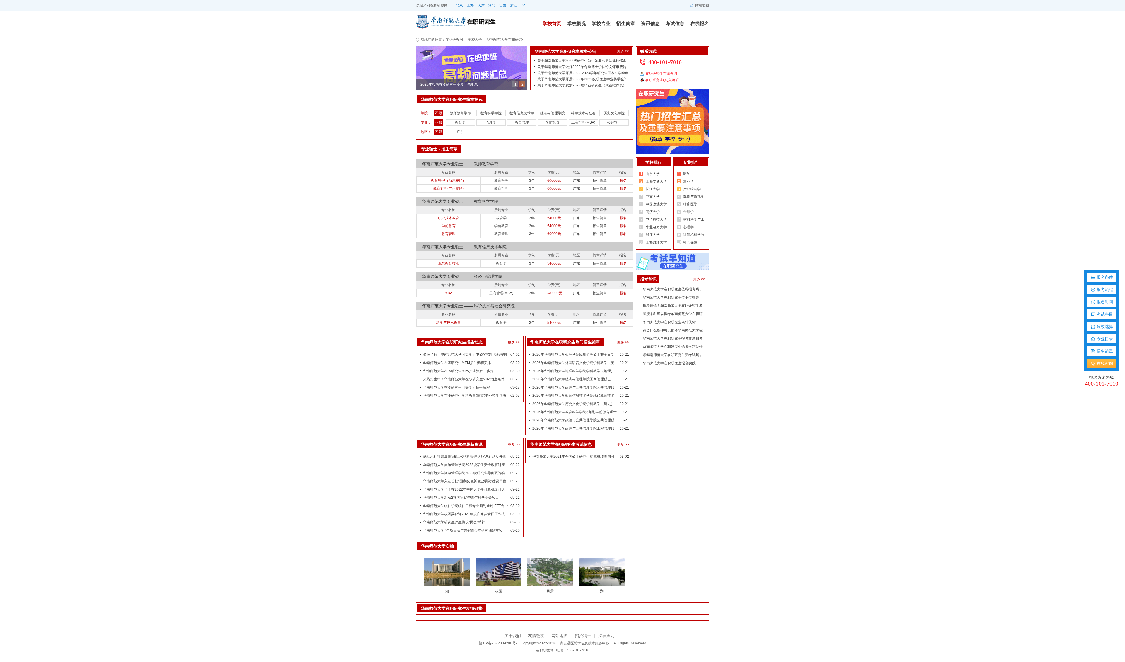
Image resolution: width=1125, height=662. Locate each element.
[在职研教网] (471, 68)
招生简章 (625, 23)
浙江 (513, 5)
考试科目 (1105, 314)
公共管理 (614, 122)
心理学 (491, 122)
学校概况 (576, 23)
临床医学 (690, 204)
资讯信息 (650, 23)
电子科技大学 (656, 219)
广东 (460, 132)
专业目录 (1105, 338)
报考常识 (648, 279)
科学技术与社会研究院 (583, 113)
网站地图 (702, 5)
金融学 (688, 212)
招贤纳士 (583, 635)
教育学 (460, 122)
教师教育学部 (460, 113)
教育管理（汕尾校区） (448, 180)
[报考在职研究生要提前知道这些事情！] (672, 261)
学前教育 (553, 122)
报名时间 (1105, 301)
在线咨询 (1105, 363)
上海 (470, 5)
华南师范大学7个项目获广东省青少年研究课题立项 (462, 530)
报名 (623, 180)
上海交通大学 (656, 181)
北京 (459, 5)
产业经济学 (692, 189)
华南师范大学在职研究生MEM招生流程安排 (457, 363)
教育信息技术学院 (521, 113)
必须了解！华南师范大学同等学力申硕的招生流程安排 (465, 355)
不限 (438, 113)
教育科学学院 (491, 113)
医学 (686, 174)
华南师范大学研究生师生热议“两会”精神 (454, 522)
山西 (502, 5)
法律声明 (606, 635)
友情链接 (536, 635)
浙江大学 (653, 235)
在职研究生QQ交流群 (662, 80)
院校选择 (1105, 326)
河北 (491, 5)
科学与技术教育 (448, 323)
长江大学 (653, 189)
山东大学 (653, 174)
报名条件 (1105, 277)
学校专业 (601, 23)
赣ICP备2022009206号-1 (499, 643)
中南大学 (653, 197)
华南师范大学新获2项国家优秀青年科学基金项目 (461, 498)
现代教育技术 (448, 263)
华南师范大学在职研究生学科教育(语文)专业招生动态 (464, 396)
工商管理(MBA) (583, 122)
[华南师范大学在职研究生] (441, 21)
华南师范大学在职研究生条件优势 (669, 322)
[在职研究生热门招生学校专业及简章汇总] (672, 121)
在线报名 (699, 23)
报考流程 (1105, 289)
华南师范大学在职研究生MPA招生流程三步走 (458, 371)
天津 (481, 5)
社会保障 (690, 242)
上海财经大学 (656, 242)
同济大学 (653, 212)
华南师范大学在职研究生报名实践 (669, 363)
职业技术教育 (448, 218)
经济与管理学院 (552, 113)
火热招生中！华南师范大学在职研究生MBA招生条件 (463, 379)
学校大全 (475, 40)
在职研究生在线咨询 (661, 74)
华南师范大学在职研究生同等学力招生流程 (456, 387)
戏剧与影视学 (693, 197)
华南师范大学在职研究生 (506, 40)
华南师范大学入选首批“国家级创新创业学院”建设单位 (464, 481)
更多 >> (623, 51)
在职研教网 (439, 5)
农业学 (688, 181)
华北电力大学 (656, 227)
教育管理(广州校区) (448, 188)
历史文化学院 (614, 113)
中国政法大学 (656, 204)
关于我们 (512, 635)
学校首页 (552, 23)
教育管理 (522, 122)
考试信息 (675, 23)
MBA (448, 293)
